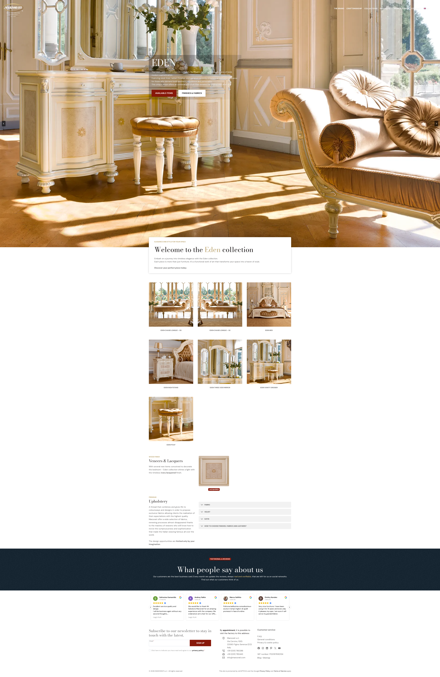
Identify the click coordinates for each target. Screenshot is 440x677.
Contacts (416, 8)
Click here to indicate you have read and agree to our (178, 650)
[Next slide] (436, 123)
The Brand (339, 8)
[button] (289, 607)
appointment (229, 630)
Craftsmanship (354, 8)
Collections (370, 8)
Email (152, 641)
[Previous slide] (4, 123)
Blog (259, 658)
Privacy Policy (265, 671)
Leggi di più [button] (262, 617)
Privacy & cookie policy (268, 642)
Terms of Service (280, 671)
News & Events (401, 8)
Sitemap (266, 658)
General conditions (266, 639)
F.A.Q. (259, 636)
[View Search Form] (435, 9)
